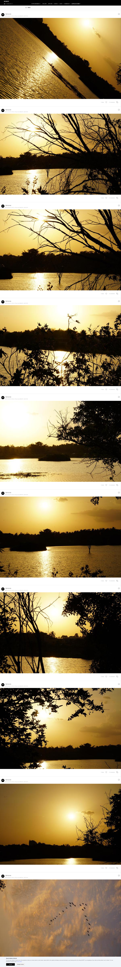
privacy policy (19, 961)
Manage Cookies (20, 964)
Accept (10, 964)
